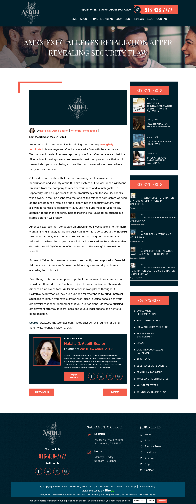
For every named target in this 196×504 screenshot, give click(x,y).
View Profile (74, 376)
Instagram (119, 376)
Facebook (91, 376)
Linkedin (100, 376)
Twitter (109, 376)
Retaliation (144, 359)
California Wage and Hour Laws (159, 143)
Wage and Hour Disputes (153, 379)
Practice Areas (102, 18)
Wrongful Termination (84, 130)
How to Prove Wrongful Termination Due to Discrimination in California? (153, 270)
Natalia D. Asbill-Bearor (54, 130)
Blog (150, 18)
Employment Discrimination (146, 312)
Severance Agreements (152, 365)
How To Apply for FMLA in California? (158, 125)
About (84, 18)
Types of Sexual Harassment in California (156, 160)
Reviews (138, 18)
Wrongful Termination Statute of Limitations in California (160, 107)
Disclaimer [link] (117, 486)
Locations (123, 18)
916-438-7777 (158, 9)
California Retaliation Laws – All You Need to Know (151, 253)
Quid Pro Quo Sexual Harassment (150, 351)
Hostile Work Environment (145, 335)
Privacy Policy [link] (147, 486)
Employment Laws (148, 320)
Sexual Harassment (150, 372)
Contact (162, 18)
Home (73, 18)
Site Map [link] (131, 486)
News (140, 343)
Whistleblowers (147, 385)
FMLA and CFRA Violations (153, 327)
